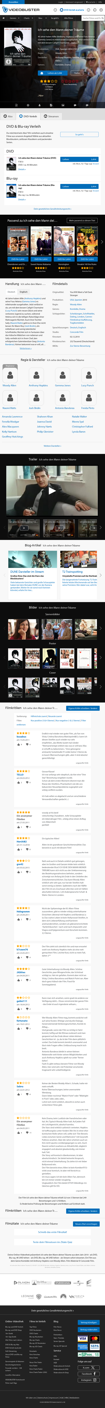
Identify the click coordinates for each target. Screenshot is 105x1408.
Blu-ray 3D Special (60, 1346)
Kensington (64, 264)
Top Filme (33, 1327)
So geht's (55, 18)
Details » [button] (22, 169)
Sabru (20, 1086)
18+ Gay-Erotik (10, 1337)
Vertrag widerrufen (88, 1329)
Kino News (58, 1330)
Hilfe (55, 1356)
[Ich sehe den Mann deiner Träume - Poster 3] (50, 658)
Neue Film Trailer (36, 1362)
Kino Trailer (33, 1366)
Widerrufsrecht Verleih (62, 1366)
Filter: (19, 720)
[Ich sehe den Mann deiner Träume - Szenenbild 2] (57, 629)
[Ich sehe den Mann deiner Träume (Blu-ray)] (11, 191)
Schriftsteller (88, 313)
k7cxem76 (22, 949)
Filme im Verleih (38, 1321)
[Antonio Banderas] (62, 398)
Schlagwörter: (58, 313)
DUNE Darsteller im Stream (27, 572)
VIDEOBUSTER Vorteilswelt (15, 1380)
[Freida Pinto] (88, 398)
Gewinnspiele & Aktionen (14, 1361)
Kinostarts (33, 1351)
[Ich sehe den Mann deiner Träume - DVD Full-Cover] (50, 688)
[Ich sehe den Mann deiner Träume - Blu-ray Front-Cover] (67, 688)
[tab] (8, 116)
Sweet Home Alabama (41, 264)
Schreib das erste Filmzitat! (52, 1232)
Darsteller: (42, 57)
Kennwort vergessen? (74, 2)
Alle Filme (68, 18)
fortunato (22, 1020)
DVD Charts (34, 1333)
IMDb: (55, 345)
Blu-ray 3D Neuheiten (38, 1343)
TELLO (20, 774)
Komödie (59, 64)
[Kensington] (64, 241)
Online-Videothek (14, 1321)
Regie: (40, 53)
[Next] (102, 242)
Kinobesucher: (58, 341)
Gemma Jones (78, 57)
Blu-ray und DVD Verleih (14, 1327)
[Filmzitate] (88, 105)
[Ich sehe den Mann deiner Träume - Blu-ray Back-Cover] (84, 688)
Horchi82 (22, 841)
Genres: (41, 64)
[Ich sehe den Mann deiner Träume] (17, 47)
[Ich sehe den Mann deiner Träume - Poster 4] (67, 658)
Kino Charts (34, 1358)
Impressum (53, 1397)
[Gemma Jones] (62, 375)
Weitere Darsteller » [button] (52, 445)
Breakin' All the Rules (86, 264)
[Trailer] (28, 105)
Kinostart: (56, 336)
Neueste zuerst (55, 716)
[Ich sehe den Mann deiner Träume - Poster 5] (84, 658)
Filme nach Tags (11, 1383)
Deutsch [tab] (11, 291)
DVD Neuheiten (35, 1330)
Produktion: (43, 49)
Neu (40, 18)
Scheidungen (76, 313)
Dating (73, 316)
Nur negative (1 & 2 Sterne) (68, 720)
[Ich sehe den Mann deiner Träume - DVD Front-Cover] (15, 688)
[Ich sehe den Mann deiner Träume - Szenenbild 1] (23, 629)
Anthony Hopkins (63, 57)
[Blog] (51, 105)
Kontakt (56, 1359)
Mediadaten (74, 1397)
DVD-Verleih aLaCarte (74, 10)
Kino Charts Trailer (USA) (38, 1372)
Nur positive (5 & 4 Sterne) (42, 720)
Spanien (64, 49)
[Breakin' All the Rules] (87, 241)
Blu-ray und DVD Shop (13, 1330)
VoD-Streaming (11, 1351)
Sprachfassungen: (60, 327)
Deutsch (74, 327)
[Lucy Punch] (88, 375)
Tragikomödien (77, 322)
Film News (57, 1327)
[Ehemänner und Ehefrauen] (18, 241)
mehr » (74, 42)
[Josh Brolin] (36, 398)
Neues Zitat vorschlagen (86, 1224)
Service (57, 1350)
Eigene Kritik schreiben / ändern (82, 708)
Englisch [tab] (23, 291)
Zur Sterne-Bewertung (80, 345)
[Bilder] (64, 105)
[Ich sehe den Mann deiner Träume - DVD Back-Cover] (32, 688)
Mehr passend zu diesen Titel (82, 220)
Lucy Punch (91, 57)
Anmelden (13, 2)
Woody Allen (61, 53)
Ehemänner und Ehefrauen (18, 264)
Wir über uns (31, 1397)
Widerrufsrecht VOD (61, 1369)
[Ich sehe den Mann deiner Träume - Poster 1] (15, 658)
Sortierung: (22, 716)
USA (57, 49)
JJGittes (21, 972)
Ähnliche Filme (17, 271)
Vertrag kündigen (89, 1322)
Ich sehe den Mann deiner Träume (24, 521)
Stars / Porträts (59, 1338)
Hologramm (23, 911)
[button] (100, 527)
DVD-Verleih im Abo (55, 9)
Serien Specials (59, 1341)
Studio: (55, 332)
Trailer (77, 73)
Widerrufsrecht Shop (61, 1372)
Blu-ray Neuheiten (36, 1337)
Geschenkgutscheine (13, 1365)
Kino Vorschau (35, 1354)
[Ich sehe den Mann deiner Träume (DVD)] (11, 164)
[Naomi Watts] (10, 398)
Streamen (88, 9)
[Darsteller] (40, 105)
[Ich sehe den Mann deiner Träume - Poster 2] (32, 658)
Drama (68, 64)
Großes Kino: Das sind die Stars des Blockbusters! (27, 577)
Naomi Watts (16, 323)
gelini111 (22, 1001)
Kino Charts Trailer (36, 1369)
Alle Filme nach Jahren (13, 1340)
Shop (95, 9)
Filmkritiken (58, 1335)
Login (60, 2)
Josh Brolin (30, 326)
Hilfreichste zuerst (39, 716)
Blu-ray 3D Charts (36, 1346)
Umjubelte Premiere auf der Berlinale (79, 576)
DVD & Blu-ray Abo (12, 1344)
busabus (21, 736)
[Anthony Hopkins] (36, 375)
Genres (13, 18)
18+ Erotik (9, 1333)
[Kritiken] (76, 105)
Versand (96, 164)
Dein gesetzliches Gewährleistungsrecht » (52, 208)
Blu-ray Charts (35, 1340)
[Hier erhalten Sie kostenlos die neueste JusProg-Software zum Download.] (89, 1354)
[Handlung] (17, 105)
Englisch (82, 327)
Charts (26, 18)
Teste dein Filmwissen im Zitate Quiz (52, 1242)
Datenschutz (43, 1397)
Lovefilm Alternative (12, 1375)
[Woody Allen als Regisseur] (10, 375)
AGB (55, 1362)
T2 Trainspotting (72, 572)
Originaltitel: (58, 292)
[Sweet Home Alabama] (41, 241)
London (80, 316)
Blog (101, 9)
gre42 (20, 864)
